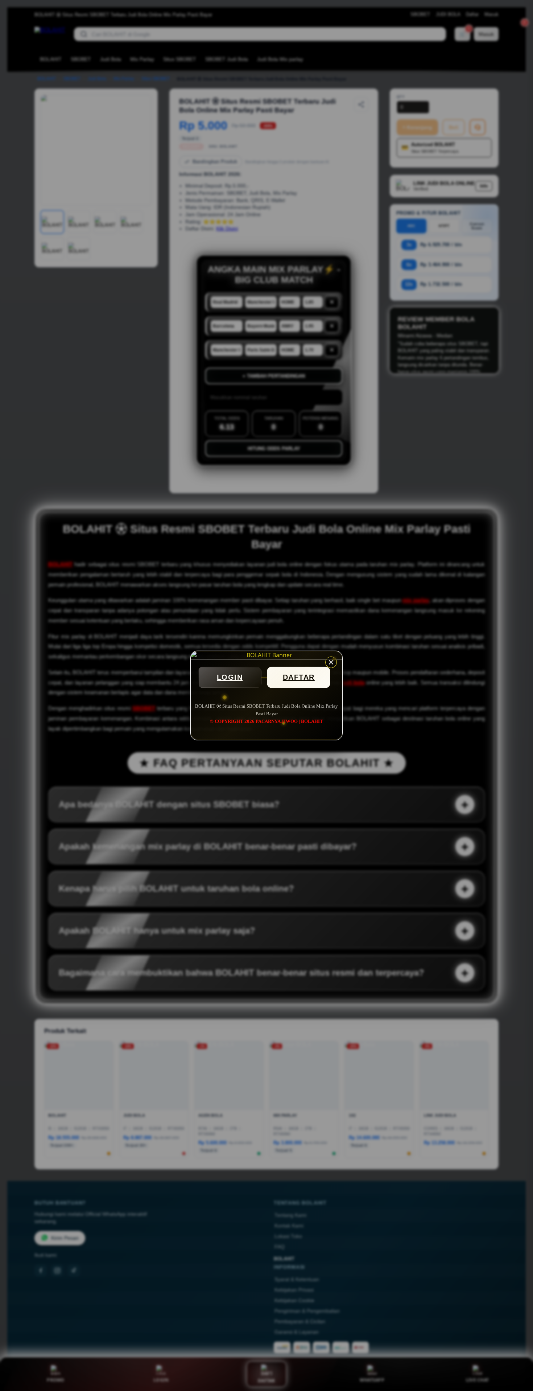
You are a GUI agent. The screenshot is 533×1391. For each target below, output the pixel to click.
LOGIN (230, 677)
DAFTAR (299, 677)
